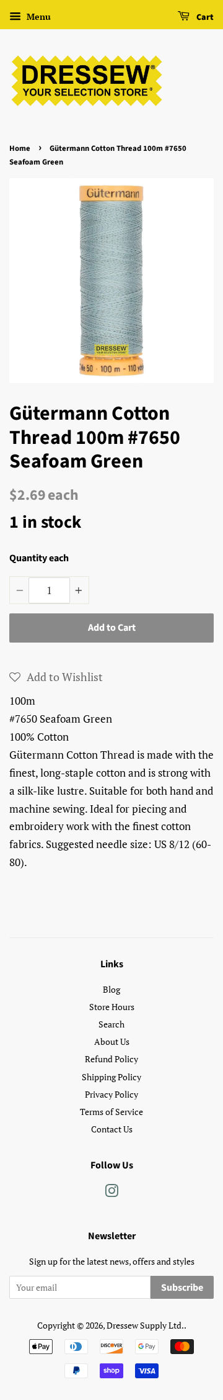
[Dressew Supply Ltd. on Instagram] (111, 1193)
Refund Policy (111, 1059)
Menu (37, 16)
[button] (56, 676)
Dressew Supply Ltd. (145, 1325)
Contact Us (112, 1129)
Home (19, 148)
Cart (204, 17)
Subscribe (182, 1287)
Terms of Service (111, 1112)
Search (111, 1024)
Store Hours (111, 1007)
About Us (111, 1041)
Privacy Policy (111, 1094)
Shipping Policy (111, 1077)
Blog (111, 989)
